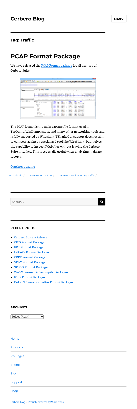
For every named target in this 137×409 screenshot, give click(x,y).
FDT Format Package (29, 247)
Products (17, 347)
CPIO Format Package (29, 242)
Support (16, 382)
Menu (119, 18)
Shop (14, 391)
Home (15, 338)
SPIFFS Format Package (31, 267)
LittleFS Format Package (31, 252)
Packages (17, 356)
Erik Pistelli (15, 175)
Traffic (91, 175)
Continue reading (23, 166)
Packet (75, 175)
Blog (14, 373)
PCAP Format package (56, 65)
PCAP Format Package (45, 56)
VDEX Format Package (29, 262)
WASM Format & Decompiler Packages (41, 272)
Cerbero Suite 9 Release (30, 237)
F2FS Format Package (29, 277)
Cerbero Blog (28, 19)
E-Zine (15, 364)
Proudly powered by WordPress (46, 402)
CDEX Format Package (29, 257)
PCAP (83, 175)
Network (65, 175)
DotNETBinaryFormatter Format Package (43, 282)
